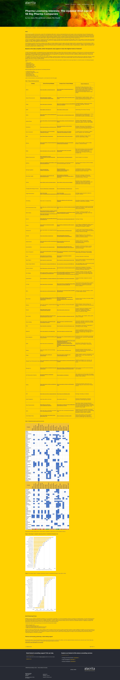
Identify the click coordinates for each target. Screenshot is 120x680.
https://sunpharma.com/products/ (63, 375)
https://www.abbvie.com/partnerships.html (47, 89)
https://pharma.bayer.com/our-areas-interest (65, 136)
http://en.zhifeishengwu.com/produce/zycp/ (64, 188)
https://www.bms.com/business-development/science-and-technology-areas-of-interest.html (65, 176)
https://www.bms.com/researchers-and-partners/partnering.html (47, 176)
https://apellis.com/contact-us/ (45, 109)
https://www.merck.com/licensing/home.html (48, 291)
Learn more (76, 657)
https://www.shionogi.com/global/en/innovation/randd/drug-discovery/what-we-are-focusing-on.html (66, 368)
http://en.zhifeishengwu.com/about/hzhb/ (47, 188)
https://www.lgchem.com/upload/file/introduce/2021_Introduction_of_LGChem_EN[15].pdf (66, 284)
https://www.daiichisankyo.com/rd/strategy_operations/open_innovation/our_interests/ (66, 213)
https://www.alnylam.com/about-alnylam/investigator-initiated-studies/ (46, 98)
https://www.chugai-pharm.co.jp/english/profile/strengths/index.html (48, 193)
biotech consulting (42, 656)
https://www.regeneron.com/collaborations (47, 331)
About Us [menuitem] (67, 4)
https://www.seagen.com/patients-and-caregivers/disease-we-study (63, 355)
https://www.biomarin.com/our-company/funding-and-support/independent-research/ (47, 157)
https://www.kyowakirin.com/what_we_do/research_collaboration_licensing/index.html (48, 273)
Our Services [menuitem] (73, 4)
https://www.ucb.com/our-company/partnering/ (48, 393)
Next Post (92, 646)
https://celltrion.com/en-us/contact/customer (48, 182)
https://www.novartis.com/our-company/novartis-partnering (45, 310)
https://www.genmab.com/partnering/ (46, 235)
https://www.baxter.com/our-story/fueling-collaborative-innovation (47, 132)
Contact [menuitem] (92, 4)
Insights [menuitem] (78, 4)
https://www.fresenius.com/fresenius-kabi (64, 230)
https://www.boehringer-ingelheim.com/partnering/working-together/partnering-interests (63, 170)
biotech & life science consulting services (80, 653)
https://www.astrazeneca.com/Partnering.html (48, 127)
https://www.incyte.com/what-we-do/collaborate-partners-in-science (46, 256)
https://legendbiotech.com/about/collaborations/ (48, 278)
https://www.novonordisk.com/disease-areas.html (65, 316)
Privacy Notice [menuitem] (73, 669)
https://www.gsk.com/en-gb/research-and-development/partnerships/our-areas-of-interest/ (65, 247)
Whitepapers (34, 27)
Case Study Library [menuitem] (85, 4)
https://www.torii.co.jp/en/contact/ (46, 260)
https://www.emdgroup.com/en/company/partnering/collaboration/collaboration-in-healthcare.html (48, 298)
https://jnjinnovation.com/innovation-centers (47, 268)
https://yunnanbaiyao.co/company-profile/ (64, 415)
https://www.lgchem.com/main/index (46, 284)
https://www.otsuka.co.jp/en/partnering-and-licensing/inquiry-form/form (47, 322)
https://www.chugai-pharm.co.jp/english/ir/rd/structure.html (64, 193)
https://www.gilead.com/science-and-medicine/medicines (63, 242)
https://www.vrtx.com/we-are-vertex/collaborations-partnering (45, 405)
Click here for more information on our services (34, 642)
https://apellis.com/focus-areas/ (62, 109)
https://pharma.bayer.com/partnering (46, 136)
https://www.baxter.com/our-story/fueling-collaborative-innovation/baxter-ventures (64, 132)
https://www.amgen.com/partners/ (46, 104)
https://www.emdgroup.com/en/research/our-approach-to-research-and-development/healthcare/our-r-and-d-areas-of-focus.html (65, 299)
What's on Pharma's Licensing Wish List (40, 40)
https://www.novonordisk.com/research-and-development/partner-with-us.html (48, 316)
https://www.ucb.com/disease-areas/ (63, 393)
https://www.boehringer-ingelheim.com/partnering (44, 170)
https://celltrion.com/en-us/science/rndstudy (64, 182)
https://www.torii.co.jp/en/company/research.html (65, 260)
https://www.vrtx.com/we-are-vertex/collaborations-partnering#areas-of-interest (66, 405)
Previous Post (29, 646)
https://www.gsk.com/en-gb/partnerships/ (47, 247)
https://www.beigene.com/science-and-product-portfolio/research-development (65, 143)
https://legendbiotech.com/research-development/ (65, 278)
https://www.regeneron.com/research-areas (64, 331)
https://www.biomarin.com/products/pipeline (64, 157)
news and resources (28, 27)
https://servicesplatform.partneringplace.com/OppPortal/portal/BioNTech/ (48, 163)
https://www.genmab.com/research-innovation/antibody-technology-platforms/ (64, 236)
